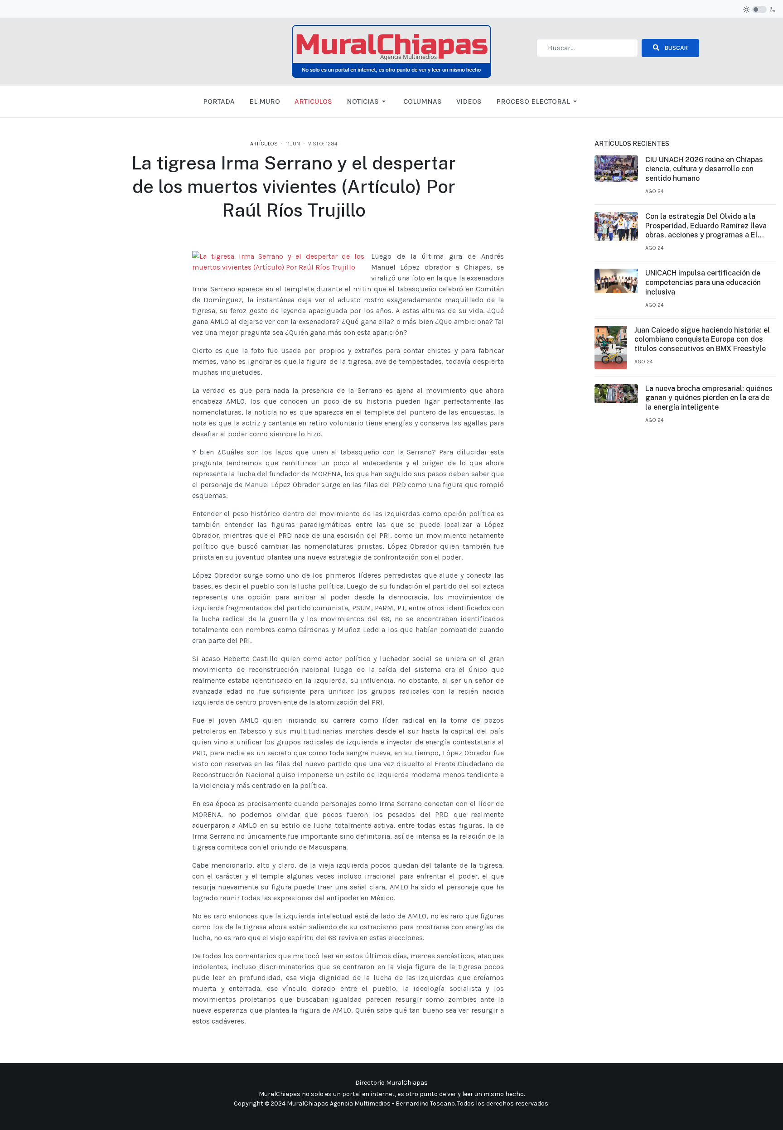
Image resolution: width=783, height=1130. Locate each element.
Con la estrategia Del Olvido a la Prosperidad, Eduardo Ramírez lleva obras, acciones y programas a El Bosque (706, 226)
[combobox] (587, 48)
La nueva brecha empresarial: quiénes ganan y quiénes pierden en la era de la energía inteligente (709, 398)
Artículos (264, 143)
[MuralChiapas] (391, 51)
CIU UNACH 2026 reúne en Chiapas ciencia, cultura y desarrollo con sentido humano (704, 169)
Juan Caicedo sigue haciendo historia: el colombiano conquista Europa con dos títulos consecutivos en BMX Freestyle (702, 339)
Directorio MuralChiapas (391, 1083)
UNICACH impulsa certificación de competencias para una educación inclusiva (703, 282)
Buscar (675, 48)
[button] (367, 101)
